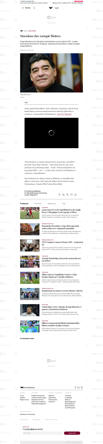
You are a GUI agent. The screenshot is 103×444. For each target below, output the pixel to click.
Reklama (51, 395)
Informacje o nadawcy (38, 401)
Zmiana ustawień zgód (38, 397)
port (57, 8)
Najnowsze (52, 204)
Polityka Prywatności (38, 395)
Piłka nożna (32, 31)
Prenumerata (53, 399)
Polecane (38, 204)
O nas (22, 395)
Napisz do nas (24, 399)
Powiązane (24, 204)
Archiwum (52, 401)
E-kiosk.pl (68, 395)
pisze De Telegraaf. (64, 114)
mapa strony (24, 419)
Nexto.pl (67, 399)
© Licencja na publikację (33, 191)
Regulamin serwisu (37, 399)
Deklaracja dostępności (38, 403)
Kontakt (22, 397)
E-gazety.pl (68, 397)
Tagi (63, 204)
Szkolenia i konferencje (27, 414)
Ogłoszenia (52, 397)
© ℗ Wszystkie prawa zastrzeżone (36, 193)
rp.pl (26, 102)
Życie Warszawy (70, 408)
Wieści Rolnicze (70, 406)
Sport (25, 31)
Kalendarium (36, 419)
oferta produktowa (51, 419)
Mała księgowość (70, 401)
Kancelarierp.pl (69, 403)
